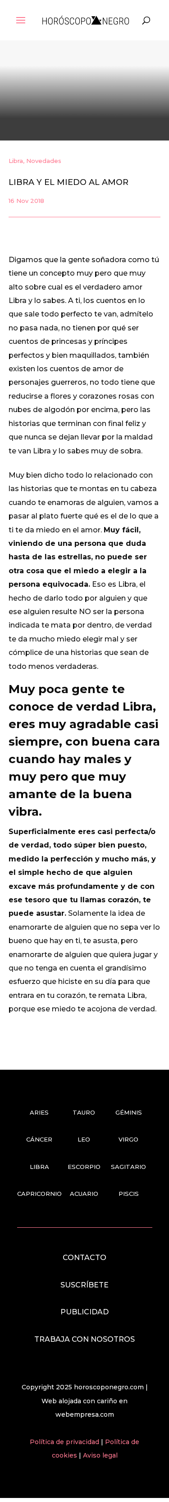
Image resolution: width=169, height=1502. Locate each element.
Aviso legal (100, 1455)
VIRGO (128, 1139)
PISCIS (129, 1193)
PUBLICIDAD (84, 1312)
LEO (84, 1139)
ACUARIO (84, 1193)
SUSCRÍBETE (84, 1285)
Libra (16, 160)
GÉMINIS (128, 1112)
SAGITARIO (128, 1166)
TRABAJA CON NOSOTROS (84, 1339)
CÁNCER (39, 1139)
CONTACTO (84, 1257)
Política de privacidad (65, 1442)
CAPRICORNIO (39, 1193)
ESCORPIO (84, 1166)
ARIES (39, 1112)
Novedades (43, 160)
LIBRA (39, 1166)
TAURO (84, 1112)
